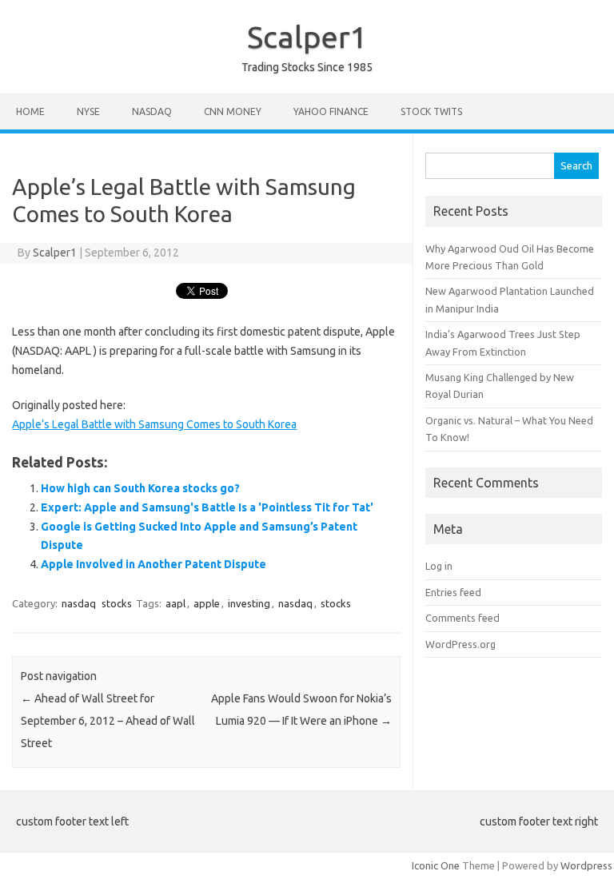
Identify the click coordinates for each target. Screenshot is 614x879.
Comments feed (462, 617)
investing (249, 603)
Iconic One (436, 865)
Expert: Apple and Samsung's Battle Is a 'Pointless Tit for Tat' (207, 507)
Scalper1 (307, 37)
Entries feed (453, 592)
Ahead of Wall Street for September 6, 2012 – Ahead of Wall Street (108, 721)
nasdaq (79, 603)
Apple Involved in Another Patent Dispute (153, 564)
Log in (439, 565)
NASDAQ (152, 111)
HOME (30, 111)
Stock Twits (431, 111)
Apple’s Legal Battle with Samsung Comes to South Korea (154, 424)
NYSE (88, 111)
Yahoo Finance (331, 111)
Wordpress (586, 865)
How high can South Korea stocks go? (140, 488)
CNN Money (232, 111)
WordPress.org (460, 644)
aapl (175, 603)
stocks (117, 603)
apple (206, 603)
